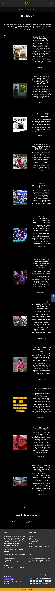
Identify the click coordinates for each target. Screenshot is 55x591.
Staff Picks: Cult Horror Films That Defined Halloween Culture (41, 148)
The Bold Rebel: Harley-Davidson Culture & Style (41, 469)
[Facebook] (4, 576)
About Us (31, 543)
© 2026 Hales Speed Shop (11, 581)
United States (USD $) (43, 575)
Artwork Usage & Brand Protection (39, 546)
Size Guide (41, 390)
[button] (27, 589)
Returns (31, 538)
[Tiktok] (10, 576)
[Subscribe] (49, 565)
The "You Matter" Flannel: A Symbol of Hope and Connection (41, 220)
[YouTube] (6, 576)
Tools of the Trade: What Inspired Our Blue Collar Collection (41, 115)
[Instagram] (8, 576)
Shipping (31, 536)
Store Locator (33, 541)
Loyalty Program (33, 544)
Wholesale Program (34, 540)
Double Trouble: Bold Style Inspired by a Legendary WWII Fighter (41, 38)
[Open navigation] (3, 3)
